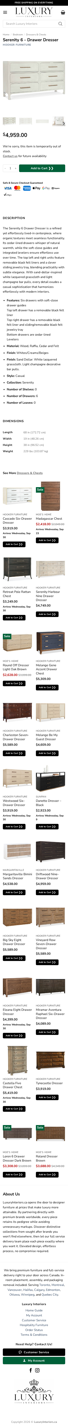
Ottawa (14, 1295)
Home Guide (34, 1310)
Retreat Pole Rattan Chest (17, 594)
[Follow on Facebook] (31, 1370)
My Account (34, 1315)
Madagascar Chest (49, 519)
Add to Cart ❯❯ (42, 168)
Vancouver (15, 1290)
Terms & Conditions (34, 1335)
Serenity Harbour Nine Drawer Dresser (48, 596)
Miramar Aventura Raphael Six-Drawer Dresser (50, 1014)
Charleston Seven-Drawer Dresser (16, 737)
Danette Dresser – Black (48, 803)
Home (6, 34)
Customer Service (34, 1320)
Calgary (39, 1290)
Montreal (58, 1285)
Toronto (44, 1285)
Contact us (10, 156)
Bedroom (18, 34)
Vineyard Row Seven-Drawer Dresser (46, 944)
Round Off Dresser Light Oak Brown (16, 667)
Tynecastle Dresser (49, 1083)
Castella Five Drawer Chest (12, 1085)
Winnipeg (27, 1295)
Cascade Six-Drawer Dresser (17, 521)
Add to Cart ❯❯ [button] (14, 544)
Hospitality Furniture (34, 1325)
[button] (5, 12)
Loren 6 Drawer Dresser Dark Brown (17, 1158)
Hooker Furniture (17, 45)
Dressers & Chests (36, 34)
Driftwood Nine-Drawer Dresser (47, 876)
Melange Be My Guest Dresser (47, 737)
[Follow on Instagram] (37, 1370)
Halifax (28, 1290)
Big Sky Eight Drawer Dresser (14, 942)
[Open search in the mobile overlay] (34, 24)
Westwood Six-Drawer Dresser (14, 803)
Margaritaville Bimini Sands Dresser (17, 876)
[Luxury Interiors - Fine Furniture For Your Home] (34, 12)
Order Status (34, 1330)
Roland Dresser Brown (47, 1158)
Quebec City (50, 1295)
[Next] (63, 123)
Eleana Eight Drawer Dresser (17, 1012)
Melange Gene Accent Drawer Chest (46, 669)
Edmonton (53, 1290)
